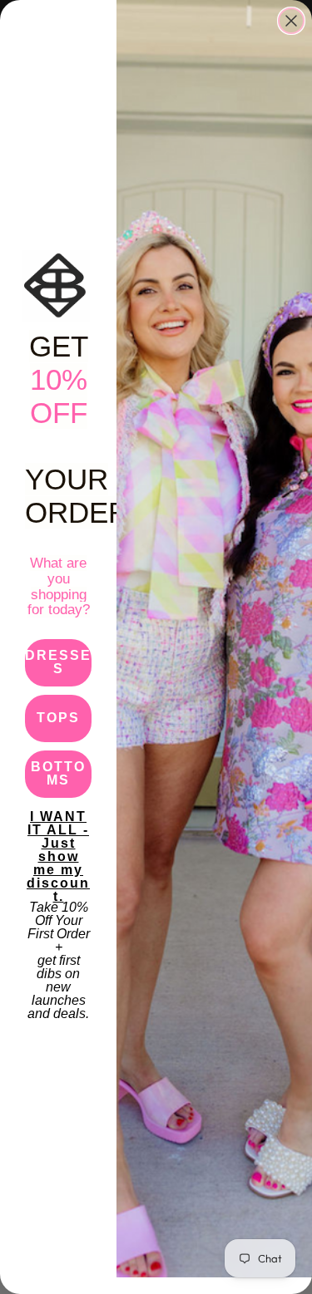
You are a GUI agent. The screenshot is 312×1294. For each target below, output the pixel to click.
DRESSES (58, 662)
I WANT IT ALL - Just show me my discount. (58, 834)
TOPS (58, 718)
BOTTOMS (58, 773)
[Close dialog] (291, 20)
